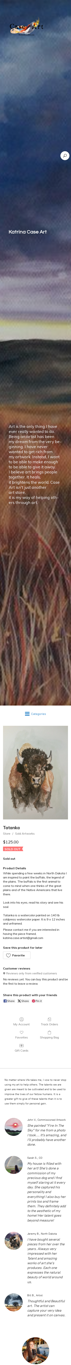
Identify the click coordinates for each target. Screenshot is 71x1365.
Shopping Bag (49, 1037)
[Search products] (65, 155)
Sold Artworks (25, 833)
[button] (16, 955)
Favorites (21, 1037)
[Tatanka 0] (35, 772)
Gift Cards (21, 1050)
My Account (21, 1024)
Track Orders (49, 1024)
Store (6, 833)
